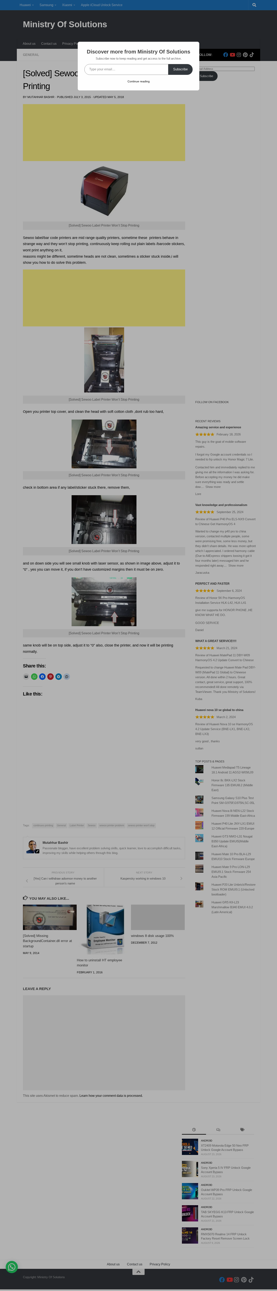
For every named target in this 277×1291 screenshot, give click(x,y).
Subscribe (180, 69)
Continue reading (139, 81)
